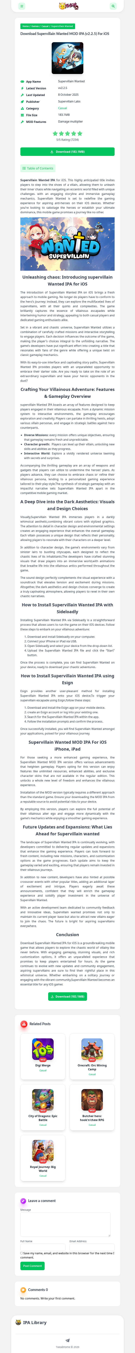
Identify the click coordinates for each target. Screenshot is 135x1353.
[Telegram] (67, 1340)
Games (35, 26)
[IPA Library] (67, 6)
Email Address (78, 1241)
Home (25, 26)
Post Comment (32, 1266)
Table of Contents (40, 168)
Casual (45, 26)
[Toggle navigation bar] (21, 6)
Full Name (26, 1241)
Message (25, 1209)
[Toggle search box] (113, 6)
